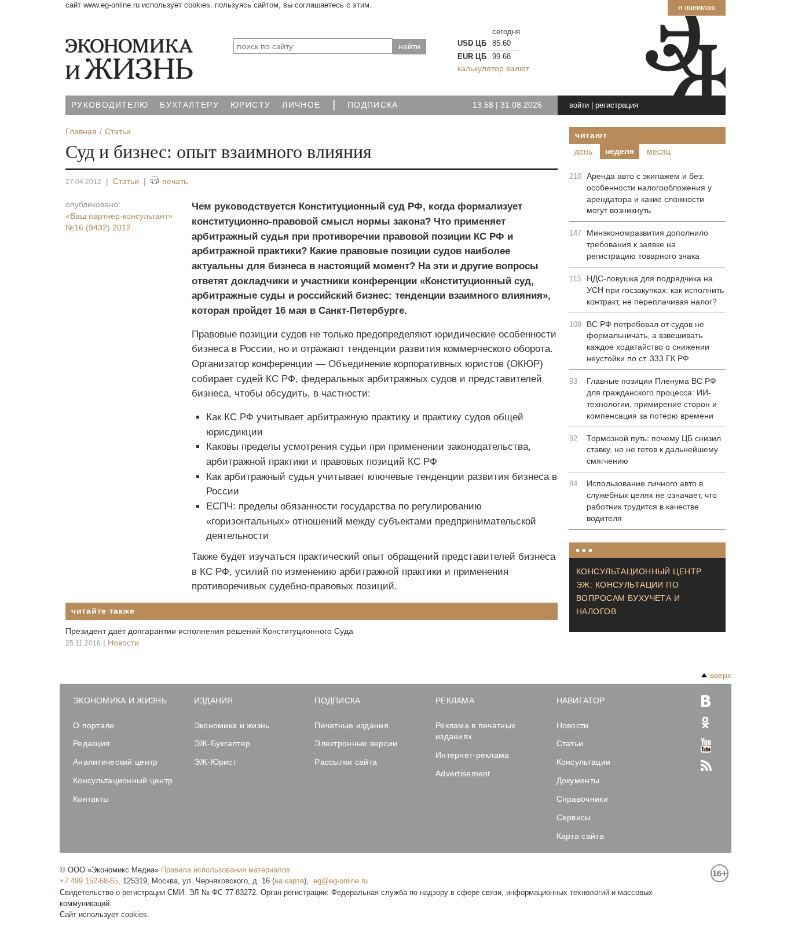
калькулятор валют (493, 68)
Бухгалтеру (189, 105)
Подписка (372, 105)
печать (175, 181)
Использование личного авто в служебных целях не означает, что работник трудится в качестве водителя (652, 501)
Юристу (250, 105)
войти (579, 105)
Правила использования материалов (225, 869)
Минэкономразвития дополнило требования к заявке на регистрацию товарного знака (647, 244)
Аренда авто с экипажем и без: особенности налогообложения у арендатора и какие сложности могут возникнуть (649, 193)
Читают (591, 135)
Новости (123, 642)
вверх (720, 675)
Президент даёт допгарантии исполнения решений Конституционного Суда (209, 631)
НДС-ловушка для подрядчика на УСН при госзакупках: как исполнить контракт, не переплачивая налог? (655, 290)
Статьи (126, 181)
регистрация (616, 105)
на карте (289, 880)
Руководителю (109, 105)
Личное (301, 105)
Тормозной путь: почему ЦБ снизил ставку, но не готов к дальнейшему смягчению (654, 450)
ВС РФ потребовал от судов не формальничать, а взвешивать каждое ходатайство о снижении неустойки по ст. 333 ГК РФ (648, 342)
